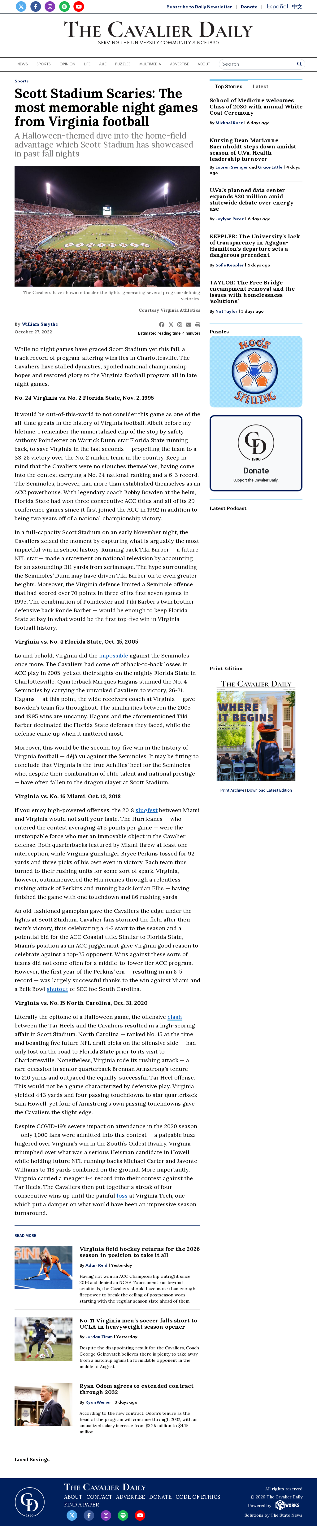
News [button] (22, 64)
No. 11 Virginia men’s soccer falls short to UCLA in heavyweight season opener (138, 1323)
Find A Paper (81, 1504)
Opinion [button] (67, 64)
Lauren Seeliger (232, 167)
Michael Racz (229, 123)
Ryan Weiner (98, 1403)
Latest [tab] (260, 87)
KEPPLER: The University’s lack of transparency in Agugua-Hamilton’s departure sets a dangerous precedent (255, 245)
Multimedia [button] (150, 64)
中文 (297, 7)
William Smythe (40, 324)
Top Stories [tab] (228, 87)
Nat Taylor (226, 312)
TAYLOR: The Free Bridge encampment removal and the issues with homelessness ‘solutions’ (252, 292)
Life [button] (87, 64)
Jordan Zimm (99, 1337)
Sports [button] (44, 64)
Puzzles (123, 64)
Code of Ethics (198, 1496)
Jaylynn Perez (229, 219)
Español (277, 7)
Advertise (179, 64)
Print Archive (232, 790)
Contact (99, 1496)
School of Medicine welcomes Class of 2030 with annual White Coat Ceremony (256, 106)
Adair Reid (96, 1266)
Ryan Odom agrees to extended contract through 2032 (136, 1389)
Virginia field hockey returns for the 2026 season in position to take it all (140, 1252)
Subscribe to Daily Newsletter (199, 7)
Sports (21, 81)
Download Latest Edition (269, 790)
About (73, 1496)
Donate (249, 7)
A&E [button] (102, 64)
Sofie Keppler (229, 265)
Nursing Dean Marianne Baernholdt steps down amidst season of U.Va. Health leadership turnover (253, 149)
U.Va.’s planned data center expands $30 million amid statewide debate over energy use (251, 199)
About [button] (204, 64)
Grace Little (270, 167)
